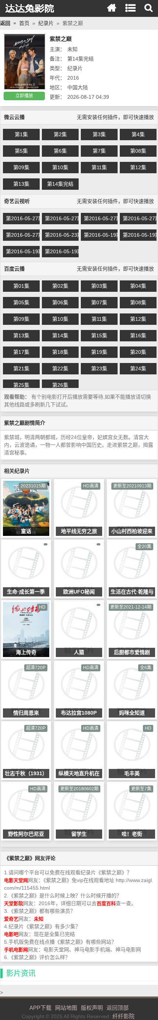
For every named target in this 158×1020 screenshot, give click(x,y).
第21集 (21, 368)
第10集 (60, 167)
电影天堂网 (16, 880)
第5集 (21, 151)
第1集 (21, 134)
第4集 (138, 134)
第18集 (60, 352)
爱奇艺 (11, 919)
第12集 (138, 167)
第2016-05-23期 (62, 235)
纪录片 (46, 23)
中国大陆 (77, 87)
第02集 (60, 286)
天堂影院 (13, 903)
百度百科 (106, 903)
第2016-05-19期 (101, 235)
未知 (72, 49)
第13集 (21, 184)
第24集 (138, 368)
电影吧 (11, 934)
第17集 (21, 352)
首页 (24, 23)
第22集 (60, 368)
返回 (5, 23)
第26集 (60, 385)
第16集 (138, 335)
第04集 (138, 286)
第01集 (21, 286)
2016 (73, 78)
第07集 (99, 302)
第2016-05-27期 (23, 218)
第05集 (21, 302)
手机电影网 (16, 949)
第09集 (21, 167)
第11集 (99, 167)
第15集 (99, 335)
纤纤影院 (31, 8)
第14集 (60, 335)
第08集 (138, 151)
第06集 (60, 302)
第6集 (60, 151)
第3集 (99, 134)
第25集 (21, 385)
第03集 (99, 286)
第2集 (60, 134)
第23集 (99, 368)
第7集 (99, 151)
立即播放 (24, 95)
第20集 (138, 352)
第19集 (99, 352)
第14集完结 (60, 184)
